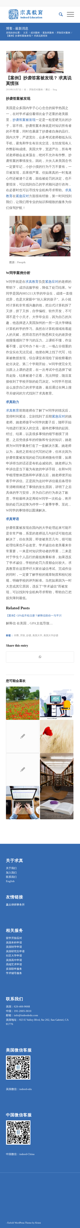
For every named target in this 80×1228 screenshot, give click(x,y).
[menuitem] (59, 14)
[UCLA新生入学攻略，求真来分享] (22, 703)
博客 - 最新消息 (17, 28)
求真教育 (32, 281)
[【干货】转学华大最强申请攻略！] (22, 736)
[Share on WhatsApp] (40, 657)
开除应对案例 (36, 89)
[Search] (59, 14)
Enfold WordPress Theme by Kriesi (24, 1222)
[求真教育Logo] (33, 14)
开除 (22, 635)
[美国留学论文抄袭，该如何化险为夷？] (56, 736)
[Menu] (68, 14)
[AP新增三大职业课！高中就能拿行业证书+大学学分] (22, 769)
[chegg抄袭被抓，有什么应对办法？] (56, 769)
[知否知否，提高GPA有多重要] (56, 703)
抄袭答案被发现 (24, 119)
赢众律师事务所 (15, 904)
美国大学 (37, 635)
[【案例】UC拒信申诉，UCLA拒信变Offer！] (56, 802)
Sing (55, 89)
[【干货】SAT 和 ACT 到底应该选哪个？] (22, 802)
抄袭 (28, 635)
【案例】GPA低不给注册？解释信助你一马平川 (34, 615)
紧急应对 (22, 196)
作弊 (16, 635)
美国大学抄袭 (50, 635)
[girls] (35, 62)
